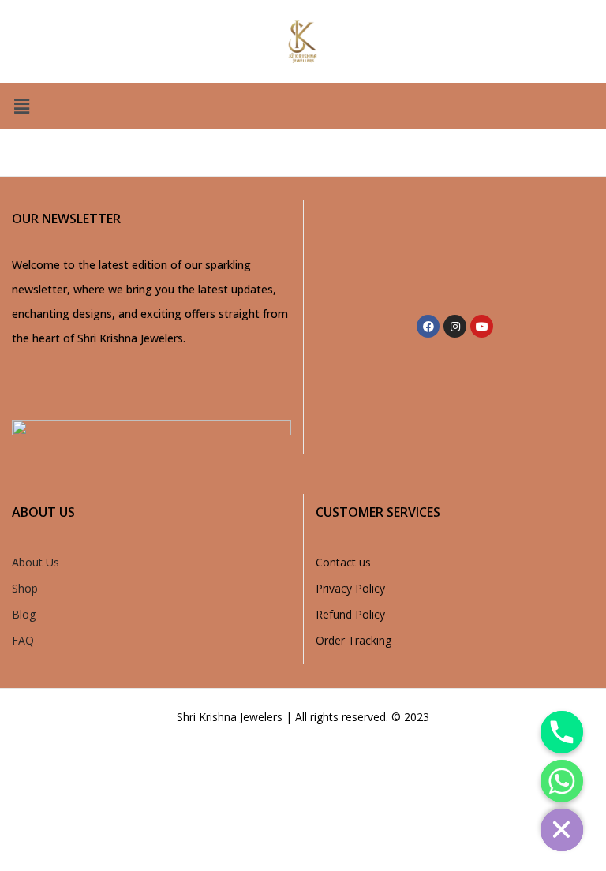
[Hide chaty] (562, 830)
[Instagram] (454, 326)
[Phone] (562, 732)
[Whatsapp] (562, 781)
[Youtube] (481, 326)
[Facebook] (428, 326)
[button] (21, 106)
